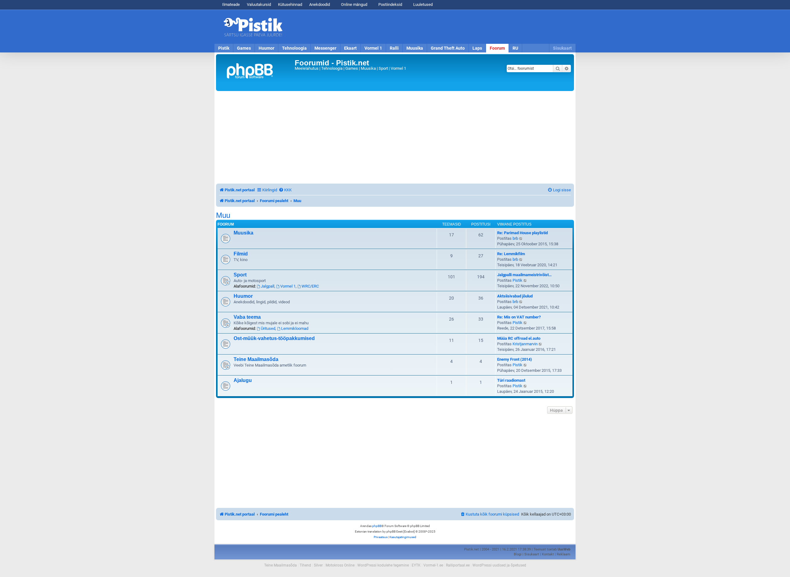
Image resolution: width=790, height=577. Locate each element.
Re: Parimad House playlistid (522, 232)
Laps (477, 48)
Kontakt (548, 554)
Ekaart (350, 48)
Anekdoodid (319, 4)
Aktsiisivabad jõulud (515, 296)
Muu (223, 215)
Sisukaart (562, 48)
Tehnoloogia (294, 48)
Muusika (414, 48)
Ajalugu (243, 380)
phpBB (376, 526)
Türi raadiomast (511, 380)
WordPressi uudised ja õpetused (499, 565)
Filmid (241, 253)
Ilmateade (231, 4)
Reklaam (563, 554)
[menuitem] (285, 189)
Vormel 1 (373, 48)
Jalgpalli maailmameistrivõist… (524, 274)
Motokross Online (340, 565)
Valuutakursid (259, 4)
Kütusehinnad (290, 4)
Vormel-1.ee (433, 565)
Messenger (325, 48)
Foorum (497, 48)
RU (515, 48)
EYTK (416, 565)
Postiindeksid (389, 4)
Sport (240, 274)
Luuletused (422, 4)
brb (515, 238)
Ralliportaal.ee (458, 565)
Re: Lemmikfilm (511, 253)
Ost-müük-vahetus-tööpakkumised (274, 338)
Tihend (305, 565)
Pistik (223, 48)
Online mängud (353, 4)
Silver (318, 565)
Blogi (518, 554)
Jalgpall (267, 286)
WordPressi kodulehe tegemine (383, 565)
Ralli (394, 48)
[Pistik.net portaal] (256, 72)
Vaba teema (247, 317)
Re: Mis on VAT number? (519, 317)
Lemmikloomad (294, 328)
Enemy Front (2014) (514, 359)
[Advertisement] (430, 27)
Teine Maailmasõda (256, 359)
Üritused (268, 328)
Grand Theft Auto (448, 48)
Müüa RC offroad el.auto (518, 338)
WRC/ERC (310, 286)
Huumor (266, 48)
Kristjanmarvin (525, 344)
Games (244, 48)
